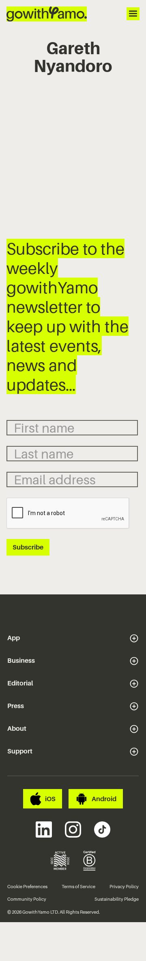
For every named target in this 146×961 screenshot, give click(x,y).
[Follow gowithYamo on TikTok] (102, 829)
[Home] (46, 13)
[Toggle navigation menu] (133, 13)
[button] (73, 638)
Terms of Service (78, 886)
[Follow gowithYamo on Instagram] (73, 829)
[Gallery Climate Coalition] (60, 861)
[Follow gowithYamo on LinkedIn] (44, 829)
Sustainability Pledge (116, 899)
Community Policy (26, 899)
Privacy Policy (124, 886)
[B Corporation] (90, 861)
